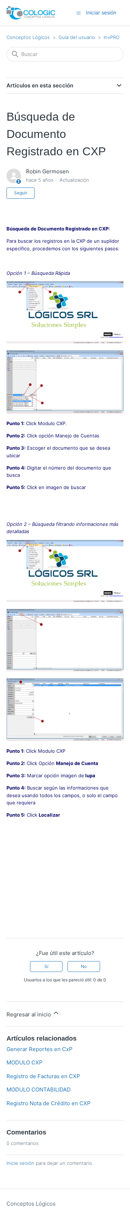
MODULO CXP (24, 1062)
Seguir (20, 192)
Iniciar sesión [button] (101, 12)
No (84, 966)
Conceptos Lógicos (28, 37)
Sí (46, 966)
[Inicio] (30, 13)
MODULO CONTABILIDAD (38, 1089)
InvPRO (112, 37)
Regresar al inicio (29, 1014)
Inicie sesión (20, 1163)
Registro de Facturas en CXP (43, 1076)
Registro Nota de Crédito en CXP (48, 1103)
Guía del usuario (76, 37)
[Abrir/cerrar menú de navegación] (78, 12)
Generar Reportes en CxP (39, 1049)
